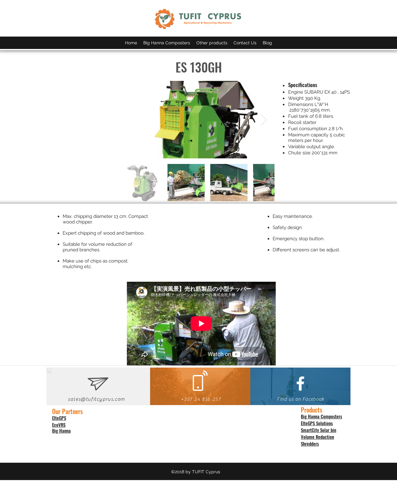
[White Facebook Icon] (300, 383)
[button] (211, 42)
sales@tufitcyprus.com (96, 399)
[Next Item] (263, 120)
